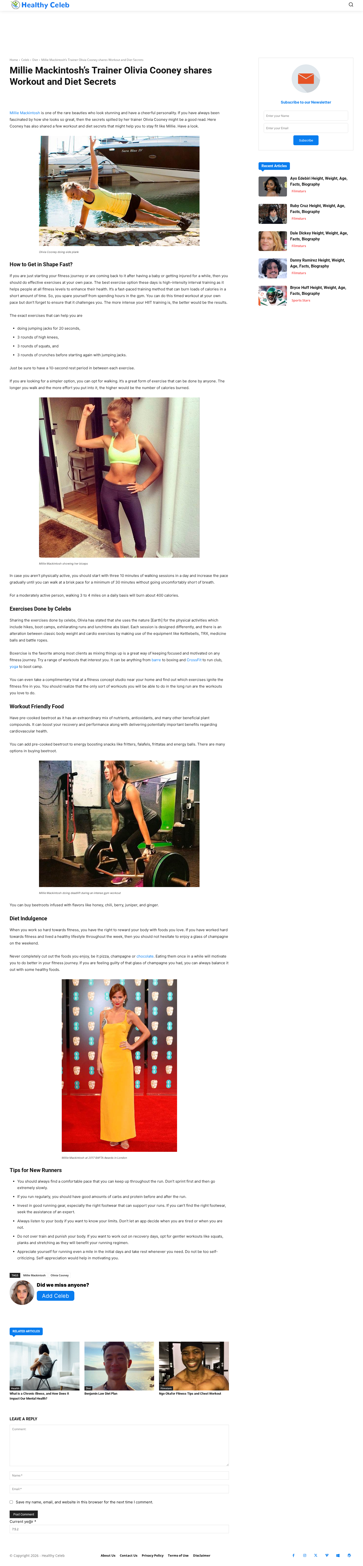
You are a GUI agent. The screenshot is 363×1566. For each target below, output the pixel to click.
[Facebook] (293, 1555)
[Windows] (338, 1555)
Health (15, 1388)
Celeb (25, 60)
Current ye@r (23, 1521)
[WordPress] (349, 1555)
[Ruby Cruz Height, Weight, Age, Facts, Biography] (273, 214)
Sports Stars (301, 300)
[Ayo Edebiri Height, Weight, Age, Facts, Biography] (273, 186)
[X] (315, 1555)
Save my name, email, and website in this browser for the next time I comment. (84, 1502)
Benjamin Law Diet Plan (100, 1393)
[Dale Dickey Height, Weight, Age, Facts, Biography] (273, 241)
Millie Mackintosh (25, 112)
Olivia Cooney (60, 1275)
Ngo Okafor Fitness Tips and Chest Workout (190, 1393)
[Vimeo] (327, 1555)
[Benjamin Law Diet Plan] (119, 1366)
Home (14, 60)
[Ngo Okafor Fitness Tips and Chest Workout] (194, 1366)
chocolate (145, 956)
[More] (178, 97)
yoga (14, 666)
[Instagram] (304, 1555)
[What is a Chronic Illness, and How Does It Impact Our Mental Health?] (45, 1366)
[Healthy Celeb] (40, 5)
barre (156, 660)
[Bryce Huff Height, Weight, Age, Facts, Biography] (273, 296)
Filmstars (166, 1388)
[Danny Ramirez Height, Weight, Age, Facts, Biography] (273, 268)
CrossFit (194, 660)
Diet (35, 60)
